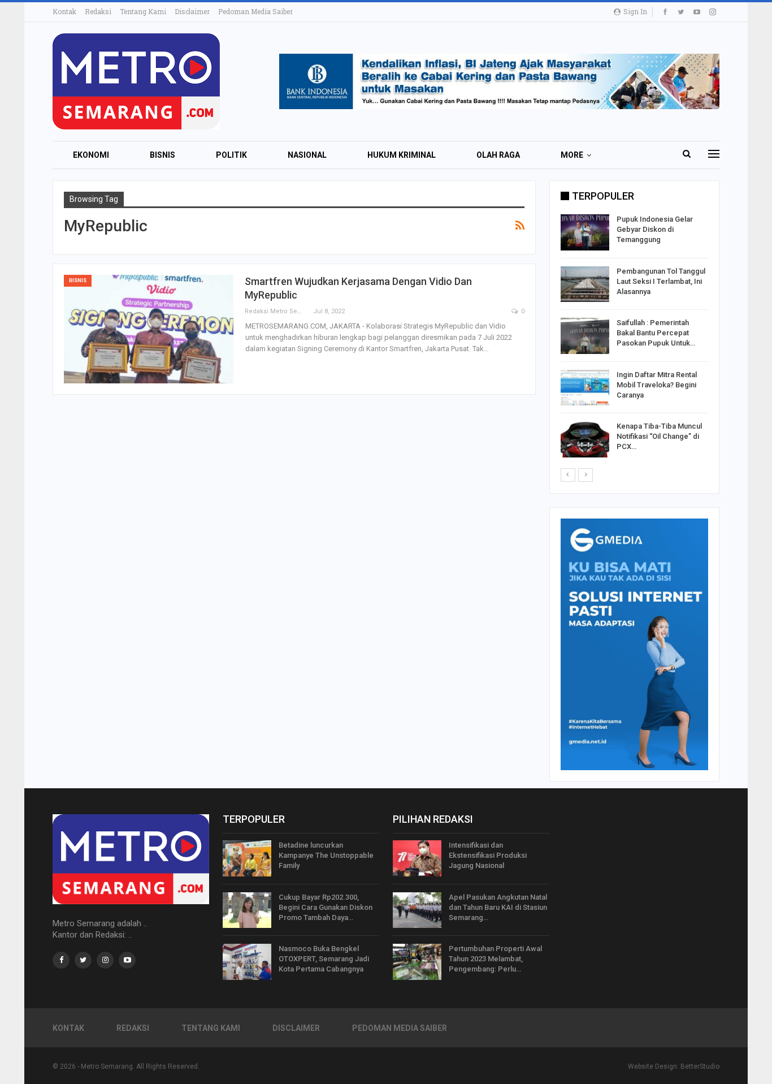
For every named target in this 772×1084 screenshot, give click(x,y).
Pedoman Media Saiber (255, 11)
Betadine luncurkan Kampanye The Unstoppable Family (326, 855)
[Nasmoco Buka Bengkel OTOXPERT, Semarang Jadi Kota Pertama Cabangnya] (247, 962)
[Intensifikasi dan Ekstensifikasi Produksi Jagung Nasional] (417, 858)
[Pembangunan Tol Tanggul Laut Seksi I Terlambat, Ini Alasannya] (585, 284)
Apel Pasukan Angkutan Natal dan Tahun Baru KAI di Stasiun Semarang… (498, 907)
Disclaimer (192, 11)
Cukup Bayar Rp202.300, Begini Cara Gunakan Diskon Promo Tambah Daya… (325, 907)
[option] (634, 337)
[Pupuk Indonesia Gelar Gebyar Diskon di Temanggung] (585, 232)
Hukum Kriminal (401, 154)
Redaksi (98, 11)
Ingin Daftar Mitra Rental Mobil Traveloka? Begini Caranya (657, 384)
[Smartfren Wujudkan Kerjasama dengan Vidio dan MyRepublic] (148, 329)
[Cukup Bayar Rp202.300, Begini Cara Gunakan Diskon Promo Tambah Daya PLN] (247, 910)
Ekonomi (91, 154)
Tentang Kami (143, 11)
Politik (231, 154)
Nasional (307, 154)
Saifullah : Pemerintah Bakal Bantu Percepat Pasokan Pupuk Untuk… (656, 332)
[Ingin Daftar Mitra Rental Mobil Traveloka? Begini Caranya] (585, 388)
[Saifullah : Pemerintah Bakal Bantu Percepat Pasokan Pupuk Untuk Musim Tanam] (585, 336)
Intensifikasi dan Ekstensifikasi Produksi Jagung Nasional (488, 855)
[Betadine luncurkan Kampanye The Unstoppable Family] (247, 858)
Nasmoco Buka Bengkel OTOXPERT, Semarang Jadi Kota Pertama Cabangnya (324, 958)
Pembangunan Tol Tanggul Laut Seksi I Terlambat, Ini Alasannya (661, 281)
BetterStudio (699, 1066)
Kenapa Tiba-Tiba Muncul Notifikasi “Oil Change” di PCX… (659, 436)
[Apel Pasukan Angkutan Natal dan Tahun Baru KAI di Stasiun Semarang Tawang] (417, 910)
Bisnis (162, 154)
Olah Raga (498, 154)
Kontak (64, 11)
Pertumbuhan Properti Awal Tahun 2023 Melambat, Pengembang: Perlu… (495, 958)
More (572, 154)
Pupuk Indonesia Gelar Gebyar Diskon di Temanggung (655, 229)
